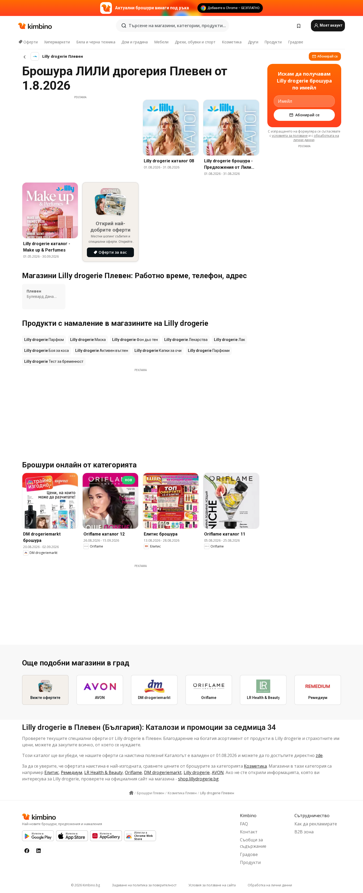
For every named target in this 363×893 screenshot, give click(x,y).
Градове (295, 41)
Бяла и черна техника (95, 41)
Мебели (161, 41)
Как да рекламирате (315, 824)
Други (253, 41)
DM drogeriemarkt (163, 772)
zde (319, 755)
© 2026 (85, 885)
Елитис (51, 772)
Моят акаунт (330, 25)
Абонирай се (327, 56)
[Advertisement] (80, 136)
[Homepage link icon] (131, 793)
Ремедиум (71, 772)
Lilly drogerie (197, 772)
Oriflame (133, 772)
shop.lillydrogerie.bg (198, 779)
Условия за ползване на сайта (212, 885)
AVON (218, 772)
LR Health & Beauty (103, 772)
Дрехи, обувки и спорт (195, 41)
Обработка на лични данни (270, 885)
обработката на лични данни (316, 137)
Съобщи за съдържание (253, 843)
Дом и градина (134, 41)
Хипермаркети (57, 41)
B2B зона (304, 832)
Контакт (249, 832)
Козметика (232, 41)
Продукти (273, 41)
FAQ (244, 824)
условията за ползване (290, 135)
